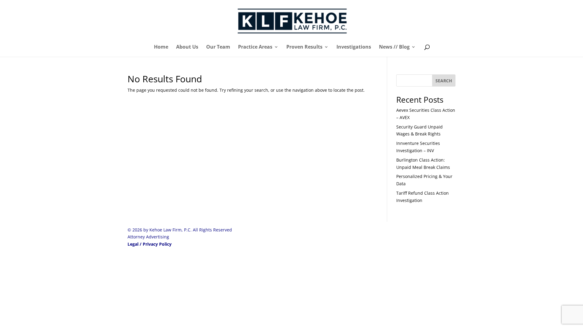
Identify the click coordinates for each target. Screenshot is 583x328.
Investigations (353, 47)
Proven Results (304, 47)
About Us (187, 47)
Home (161, 47)
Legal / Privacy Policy (150, 244)
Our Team (218, 47)
